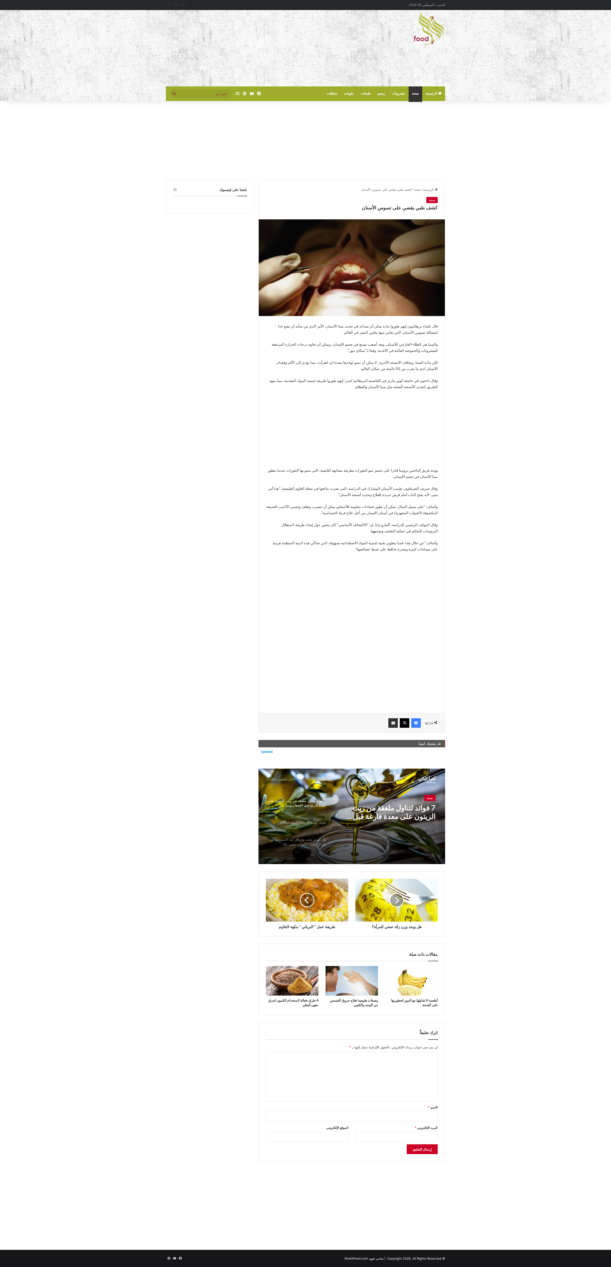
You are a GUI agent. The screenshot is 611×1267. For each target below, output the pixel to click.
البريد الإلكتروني (426, 1128)
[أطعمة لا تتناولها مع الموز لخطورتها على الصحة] (411, 981)
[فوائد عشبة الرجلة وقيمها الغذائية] (351, 816)
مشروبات (398, 93)
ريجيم (381, 93)
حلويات (349, 93)
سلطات (332, 93)
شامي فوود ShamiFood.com (364, 1258)
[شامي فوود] (428, 28)
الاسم (433, 1107)
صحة (415, 93)
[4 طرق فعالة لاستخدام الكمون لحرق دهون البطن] (292, 981)
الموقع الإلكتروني (337, 1128)
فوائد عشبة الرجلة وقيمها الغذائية (387, 807)
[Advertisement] (258, 48)
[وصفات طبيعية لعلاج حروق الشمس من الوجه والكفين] (352, 981)
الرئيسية (432, 93)
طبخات (366, 93)
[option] (351, 816)
